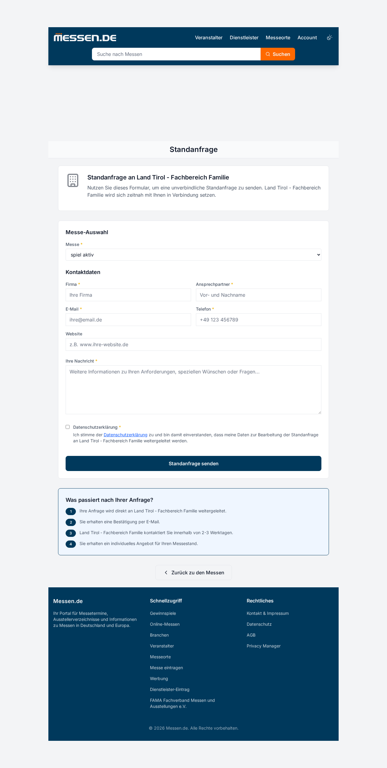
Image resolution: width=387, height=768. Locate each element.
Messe (74, 244)
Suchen (281, 54)
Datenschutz (259, 624)
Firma (73, 284)
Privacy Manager (264, 645)
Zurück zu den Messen (197, 573)
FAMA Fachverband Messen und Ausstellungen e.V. (182, 703)
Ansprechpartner (214, 284)
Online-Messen (165, 624)
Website (74, 333)
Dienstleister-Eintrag (170, 689)
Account (307, 37)
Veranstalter (209, 37)
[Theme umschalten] (329, 37)
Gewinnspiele (163, 613)
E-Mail (74, 308)
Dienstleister (244, 37)
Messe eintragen (166, 667)
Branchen (159, 634)
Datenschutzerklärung (97, 427)
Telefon (205, 308)
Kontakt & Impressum (268, 613)
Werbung (159, 678)
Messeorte (278, 37)
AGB (251, 634)
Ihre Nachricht (81, 360)
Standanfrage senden (194, 463)
